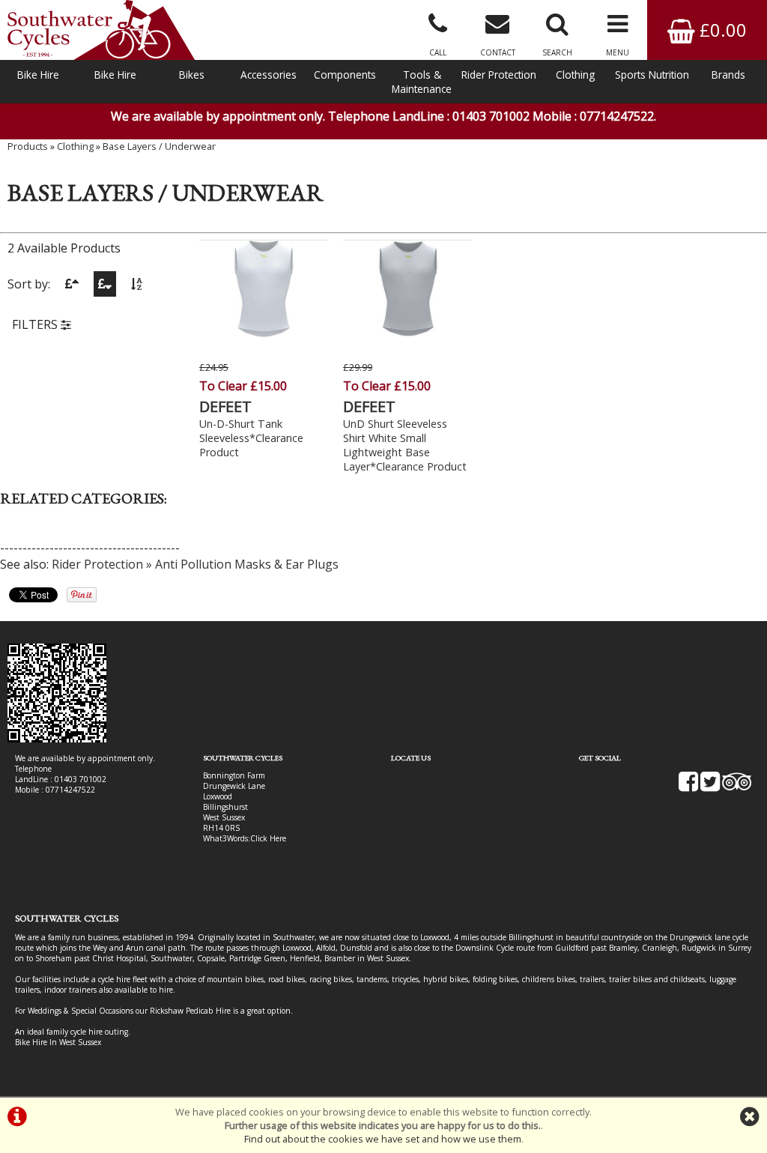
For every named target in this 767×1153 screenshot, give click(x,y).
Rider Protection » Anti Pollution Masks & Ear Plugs (195, 564)
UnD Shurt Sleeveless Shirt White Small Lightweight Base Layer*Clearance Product (405, 445)
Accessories (268, 74)
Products (27, 146)
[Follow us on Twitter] (710, 786)
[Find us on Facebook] (688, 786)
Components (345, 74)
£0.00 (721, 29)
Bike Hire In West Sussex (58, 1042)
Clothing (575, 74)
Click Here (268, 838)
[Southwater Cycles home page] (101, 30)
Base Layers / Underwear (159, 146)
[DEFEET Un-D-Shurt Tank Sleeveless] (263, 332)
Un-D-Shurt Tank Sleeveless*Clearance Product (251, 438)
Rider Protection (498, 74)
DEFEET (225, 406)
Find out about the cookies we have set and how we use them (382, 1139)
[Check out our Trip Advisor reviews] (737, 786)
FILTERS (36, 324)
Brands (728, 74)
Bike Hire (38, 74)
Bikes (191, 74)
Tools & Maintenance (422, 81)
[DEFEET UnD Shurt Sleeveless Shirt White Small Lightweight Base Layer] (407, 332)
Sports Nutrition (652, 74)
